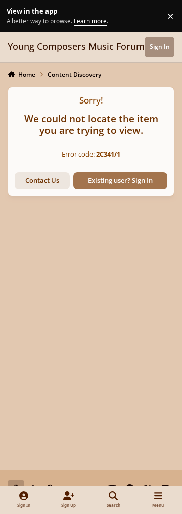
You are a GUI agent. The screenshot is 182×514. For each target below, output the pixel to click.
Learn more (17, 15)
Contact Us (42, 180)
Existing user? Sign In (120, 180)
